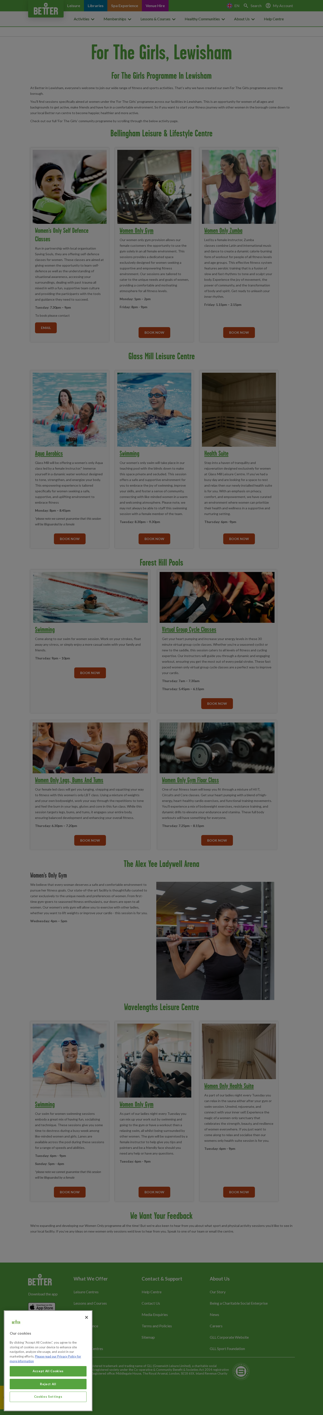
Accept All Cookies (48, 1371)
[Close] (86, 1317)
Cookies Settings (48, 1396)
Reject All (48, 1384)
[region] (48, 1360)
